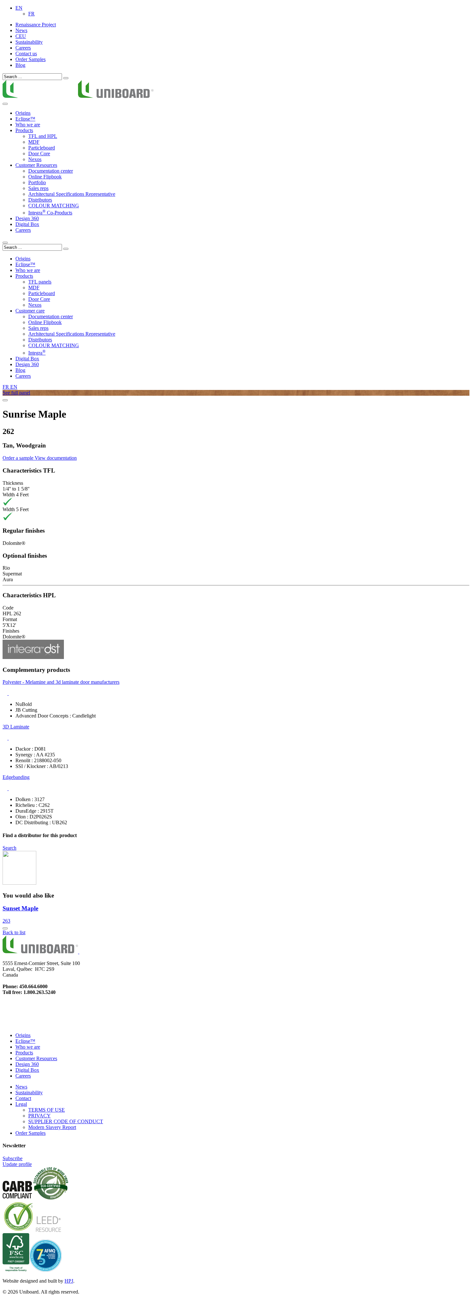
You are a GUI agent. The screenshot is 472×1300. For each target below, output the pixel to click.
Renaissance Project (35, 24)
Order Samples (30, 59)
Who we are (27, 1047)
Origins (23, 113)
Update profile (17, 1164)
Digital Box (27, 224)
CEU (20, 36)
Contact (23, 1098)
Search (9, 848)
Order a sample (19, 458)
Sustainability (29, 42)
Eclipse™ (25, 119)
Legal (21, 1104)
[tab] (236, 687)
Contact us (26, 53)
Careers (23, 47)
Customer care (30, 310)
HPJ (69, 1281)
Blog (20, 65)
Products (24, 1052)
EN (18, 8)
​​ (78, 96)
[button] (236, 687)
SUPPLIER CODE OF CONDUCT (65, 1121)
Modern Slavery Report (52, 1127)
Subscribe (12, 1158)
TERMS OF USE (46, 1110)
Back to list (14, 932)
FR (31, 13)
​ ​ (78, 951)
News (21, 30)
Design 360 (27, 1064)
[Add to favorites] (5, 928)
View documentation (56, 458)
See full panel (16, 392)
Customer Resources (36, 165)
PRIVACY (39, 1115)
